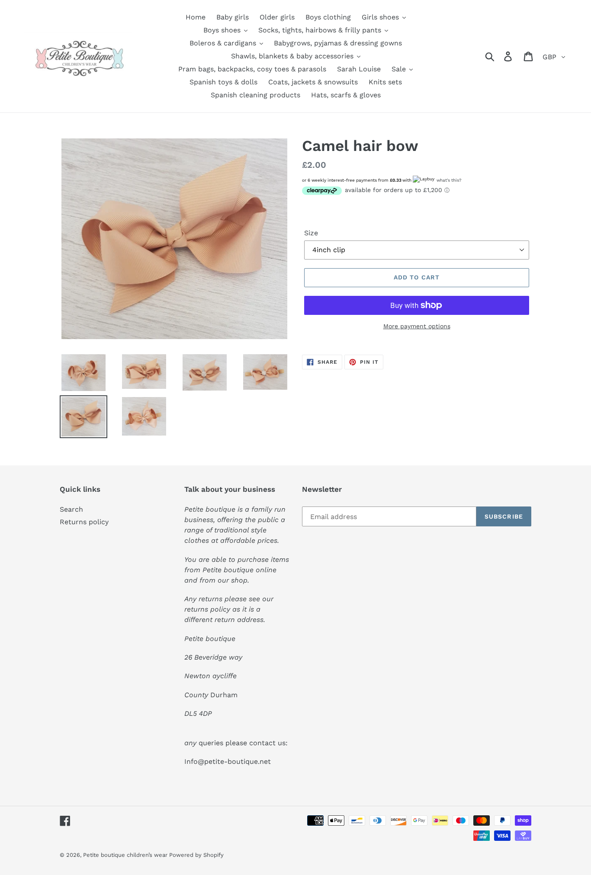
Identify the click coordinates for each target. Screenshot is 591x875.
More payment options (416, 326)
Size (311, 233)
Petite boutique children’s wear (126, 855)
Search (71, 509)
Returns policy (84, 522)
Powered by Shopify (196, 855)
